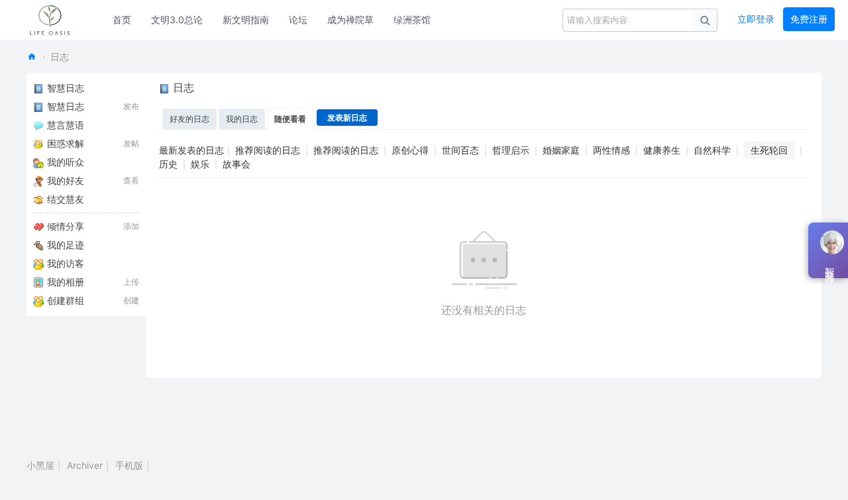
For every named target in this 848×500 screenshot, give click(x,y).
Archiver (85, 465)
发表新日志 (347, 118)
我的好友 (65, 180)
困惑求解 (65, 143)
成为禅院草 (350, 19)
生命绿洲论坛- (31, 56)
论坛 (298, 19)
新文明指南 (246, 19)
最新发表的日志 (191, 150)
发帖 (131, 143)
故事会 (236, 164)
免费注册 (808, 19)
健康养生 (661, 150)
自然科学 (712, 150)
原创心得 (410, 150)
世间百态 (460, 150)
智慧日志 (65, 87)
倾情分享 (65, 226)
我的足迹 (65, 244)
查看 (131, 180)
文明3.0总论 (177, 19)
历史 (168, 164)
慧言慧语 (65, 124)
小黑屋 (40, 465)
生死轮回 (769, 150)
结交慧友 (65, 199)
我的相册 (65, 281)
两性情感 (611, 150)
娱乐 (200, 164)
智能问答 (829, 265)
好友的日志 (189, 119)
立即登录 (755, 19)
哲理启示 (510, 150)
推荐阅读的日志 (267, 150)
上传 (131, 282)
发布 (131, 106)
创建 (131, 300)
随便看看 (290, 119)
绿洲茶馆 (412, 19)
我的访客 (65, 263)
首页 (122, 19)
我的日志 (242, 119)
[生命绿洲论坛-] (56, 20)
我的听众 (65, 162)
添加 (131, 226)
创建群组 (65, 300)
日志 (59, 56)
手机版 (129, 465)
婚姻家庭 (561, 150)
